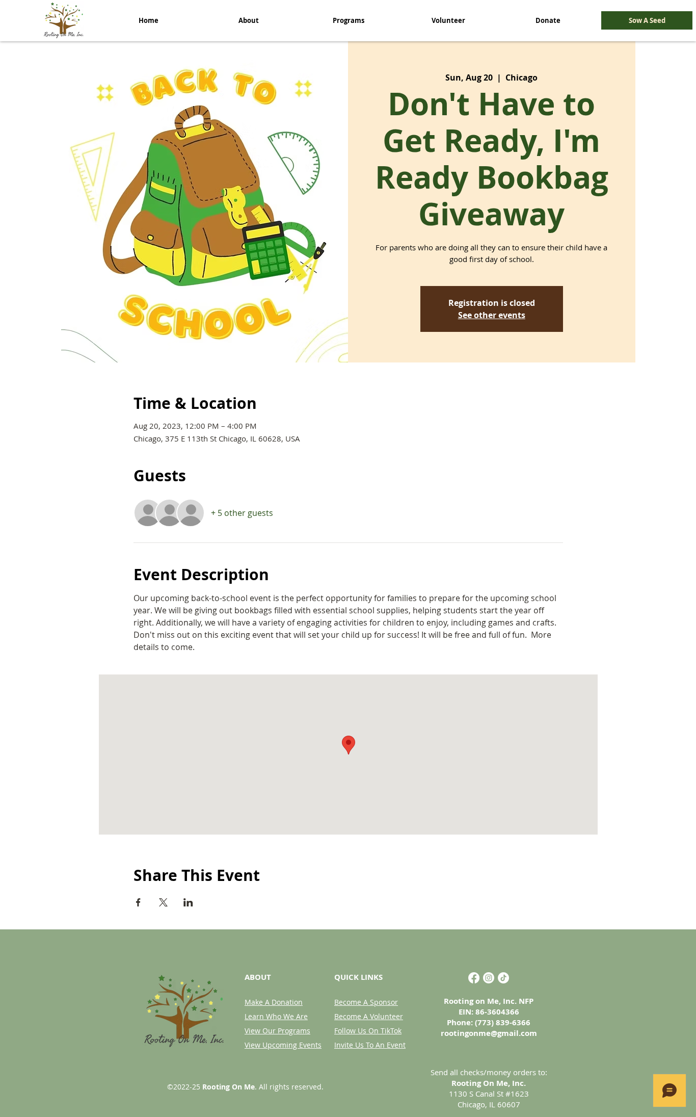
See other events (491, 315)
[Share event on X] (163, 902)
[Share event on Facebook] (138, 902)
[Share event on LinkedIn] (188, 902)
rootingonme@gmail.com (489, 1033)
